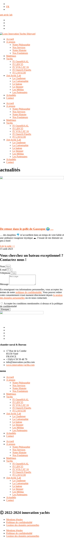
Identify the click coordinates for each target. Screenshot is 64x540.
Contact (10, 98)
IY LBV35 (17, 64)
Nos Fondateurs (20, 53)
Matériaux (11, 56)
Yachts (9, 58)
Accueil (10, 39)
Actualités (11, 95)
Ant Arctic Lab (13, 75)
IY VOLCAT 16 (20, 67)
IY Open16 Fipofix (21, 70)
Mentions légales (14, 519)
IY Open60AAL (20, 61)
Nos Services (18, 47)
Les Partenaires (19, 92)
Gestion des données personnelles (22, 525)
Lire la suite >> (7, 246)
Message (4, 284)
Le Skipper (17, 86)
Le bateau (17, 84)
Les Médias (18, 89)
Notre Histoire (19, 50)
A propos (10, 42)
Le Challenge (19, 78)
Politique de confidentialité (19, 522)
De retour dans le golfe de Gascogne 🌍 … (26, 228)
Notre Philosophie (21, 44)
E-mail (3, 269)
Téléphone (5, 273)
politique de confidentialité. (29, 292)
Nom (3, 266)
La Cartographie (20, 81)
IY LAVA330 (19, 72)
